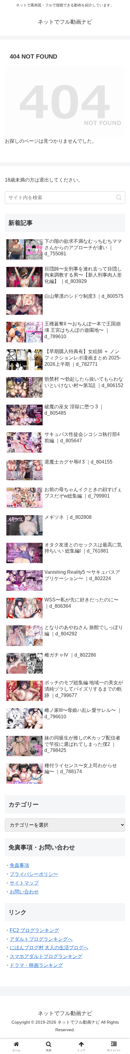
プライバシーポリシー (34, 874)
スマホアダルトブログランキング (46, 956)
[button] (119, 197)
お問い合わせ (24, 891)
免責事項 (19, 865)
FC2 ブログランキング (34, 930)
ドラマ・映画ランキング (36, 965)
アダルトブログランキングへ (41, 939)
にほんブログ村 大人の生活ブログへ (49, 947)
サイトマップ (24, 883)
